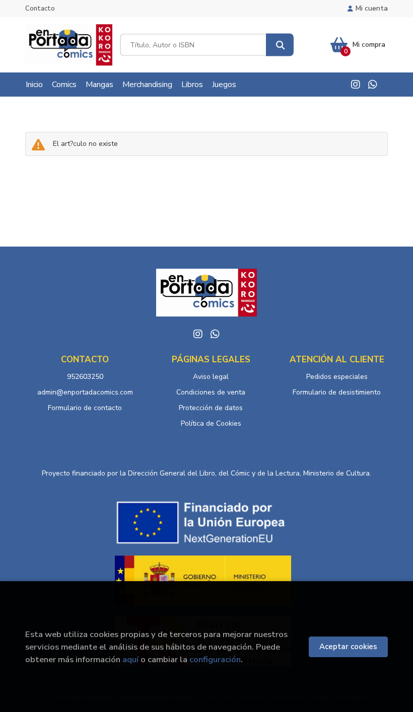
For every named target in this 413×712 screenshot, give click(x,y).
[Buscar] (280, 45)
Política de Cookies (211, 423)
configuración (215, 659)
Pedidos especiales (337, 376)
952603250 (85, 376)
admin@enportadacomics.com (85, 392)
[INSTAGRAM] (355, 84)
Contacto (40, 8)
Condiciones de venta (210, 392)
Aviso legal (211, 376)
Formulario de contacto (85, 408)
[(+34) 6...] (372, 84)
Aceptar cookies (348, 647)
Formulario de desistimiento (337, 392)
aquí (130, 659)
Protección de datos (211, 408)
